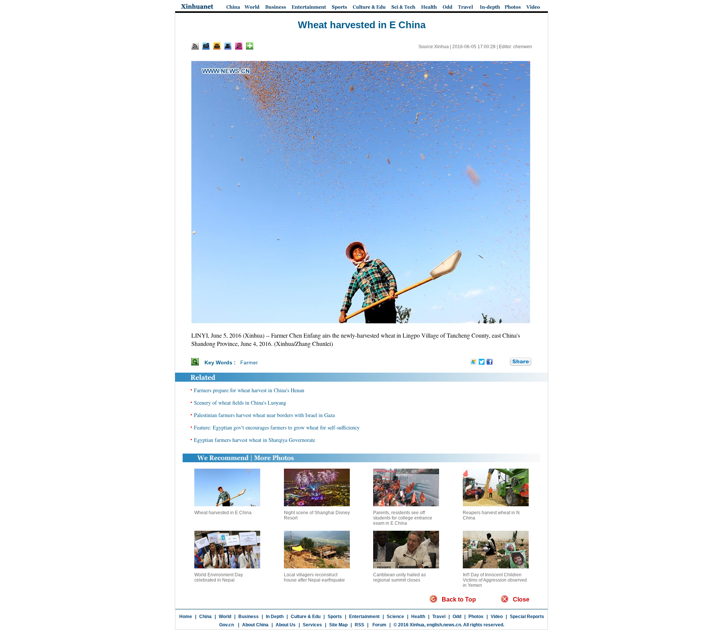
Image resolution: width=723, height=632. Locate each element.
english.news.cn (444, 624)
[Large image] (239, 46)
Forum (378, 624)
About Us (286, 624)
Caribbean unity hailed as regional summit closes (399, 577)
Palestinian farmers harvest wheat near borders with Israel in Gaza (264, 415)
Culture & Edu (305, 616)
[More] (249, 46)
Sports (335, 616)
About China (255, 624)
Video (497, 616)
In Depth (275, 616)
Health (418, 616)
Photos (476, 616)
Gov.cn (226, 624)
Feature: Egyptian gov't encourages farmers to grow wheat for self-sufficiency (277, 427)
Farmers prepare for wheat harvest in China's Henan (249, 390)
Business (248, 616)
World (225, 616)
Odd (457, 616)
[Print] (217, 46)
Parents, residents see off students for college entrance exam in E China (402, 518)
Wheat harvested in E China (223, 512)
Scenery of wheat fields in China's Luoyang (240, 402)
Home (185, 616)
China (205, 616)
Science (395, 616)
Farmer (249, 362)
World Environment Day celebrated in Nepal (218, 577)
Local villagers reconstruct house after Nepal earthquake (314, 577)
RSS (359, 624)
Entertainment (364, 616)
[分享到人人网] (504, 362)
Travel (438, 616)
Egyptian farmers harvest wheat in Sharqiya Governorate (254, 439)
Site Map (338, 624)
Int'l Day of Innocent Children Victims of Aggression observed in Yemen (495, 580)
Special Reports (527, 616)
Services (312, 624)
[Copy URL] (228, 46)
